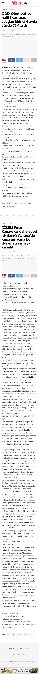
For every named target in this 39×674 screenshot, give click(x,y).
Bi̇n (16, 203)
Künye (21, 648)
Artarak (9, 203)
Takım (31, 634)
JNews (10, 662)
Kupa (19, 634)
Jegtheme (22, 664)
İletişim (26, 648)
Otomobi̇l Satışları (9, 206)
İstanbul (11, 10)
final (8, 634)
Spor (10, 223)
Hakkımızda (13, 648)
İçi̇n (14, 634)
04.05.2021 (12, 30)
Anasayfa (4, 10)
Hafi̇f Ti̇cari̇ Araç (25, 203)
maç (25, 634)
